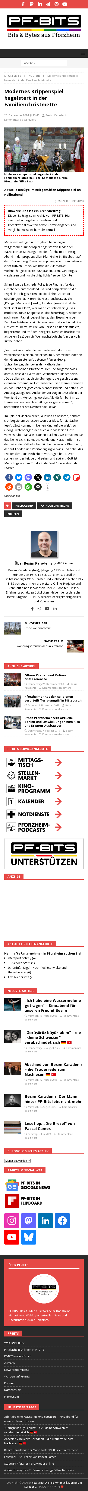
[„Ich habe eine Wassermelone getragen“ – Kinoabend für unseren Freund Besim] (12, 1004)
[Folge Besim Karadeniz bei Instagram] (37, 609)
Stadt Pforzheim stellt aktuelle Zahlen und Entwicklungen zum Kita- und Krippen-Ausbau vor (53, 722)
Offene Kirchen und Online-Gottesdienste (45, 677)
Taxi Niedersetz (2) (20, 977)
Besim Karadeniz (56, 115)
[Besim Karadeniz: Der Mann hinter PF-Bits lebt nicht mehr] (12, 1100)
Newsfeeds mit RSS (16, 1370)
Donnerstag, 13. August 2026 (44, 1047)
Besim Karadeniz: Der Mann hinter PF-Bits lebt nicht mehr (53, 1099)
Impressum (11, 1396)
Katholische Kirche (55, 505)
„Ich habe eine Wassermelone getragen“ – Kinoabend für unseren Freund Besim (53, 1005)
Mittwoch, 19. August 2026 (42, 1015)
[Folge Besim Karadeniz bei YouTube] (45, 609)
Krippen (13, 514)
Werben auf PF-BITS (17, 1376)
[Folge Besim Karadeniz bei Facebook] (32, 609)
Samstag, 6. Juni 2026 (39, 1133)
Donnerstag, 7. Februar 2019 (44, 730)
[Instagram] (56, 4)
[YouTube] (65, 4)
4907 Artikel (65, 563)
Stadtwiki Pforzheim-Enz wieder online (29, 1463)
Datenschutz (12, 1390)
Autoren (9, 1363)
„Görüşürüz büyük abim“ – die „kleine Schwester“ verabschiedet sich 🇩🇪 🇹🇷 (53, 1037)
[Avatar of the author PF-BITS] (44, 1299)
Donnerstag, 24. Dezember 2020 (46, 683)
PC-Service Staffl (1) (21, 963)
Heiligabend (24, 505)
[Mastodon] (31, 4)
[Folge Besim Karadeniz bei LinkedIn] (53, 609)
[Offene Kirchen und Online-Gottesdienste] (12, 679)
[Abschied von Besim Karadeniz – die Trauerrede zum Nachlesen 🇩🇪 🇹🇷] (12, 1068)
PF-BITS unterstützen (17, 1356)
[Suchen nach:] (44, 62)
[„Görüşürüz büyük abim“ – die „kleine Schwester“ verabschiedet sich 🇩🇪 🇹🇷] (12, 1036)
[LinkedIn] (40, 4)
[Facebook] (23, 4)
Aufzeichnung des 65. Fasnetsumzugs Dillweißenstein (39, 1470)
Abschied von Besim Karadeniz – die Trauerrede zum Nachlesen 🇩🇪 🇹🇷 (53, 1069)
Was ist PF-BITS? (14, 1343)
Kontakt (9, 1383)
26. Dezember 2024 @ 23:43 (21, 115)
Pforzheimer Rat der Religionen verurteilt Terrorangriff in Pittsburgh (53, 698)
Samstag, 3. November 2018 (43, 705)
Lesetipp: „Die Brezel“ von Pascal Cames (50, 1126)
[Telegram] (48, 4)
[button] (82, 53)
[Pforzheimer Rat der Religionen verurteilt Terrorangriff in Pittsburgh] (12, 701)
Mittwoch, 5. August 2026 (42, 1106)
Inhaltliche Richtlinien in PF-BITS (24, 1349)
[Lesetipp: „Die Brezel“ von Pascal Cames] (12, 1127)
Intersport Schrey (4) (21, 958)
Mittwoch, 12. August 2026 (42, 1079)
